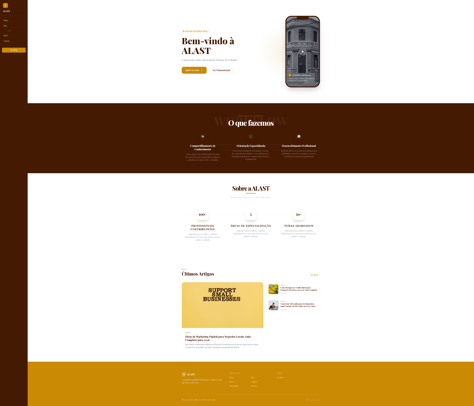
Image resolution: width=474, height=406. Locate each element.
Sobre (5, 35)
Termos (254, 386)
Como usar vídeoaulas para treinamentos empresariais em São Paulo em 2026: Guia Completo (297, 306)
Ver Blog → (315, 275)
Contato (6, 41)
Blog (5, 26)
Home (5, 20)
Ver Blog (13, 50)
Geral (9, 30)
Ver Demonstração (221, 70)
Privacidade (233, 386)
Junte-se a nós (192, 70)
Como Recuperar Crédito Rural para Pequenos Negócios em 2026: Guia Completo (298, 289)
